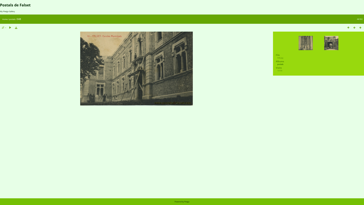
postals (12, 19)
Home (5, 19)
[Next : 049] (360, 27)
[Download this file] (16, 27)
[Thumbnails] (348, 27)
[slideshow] (10, 27)
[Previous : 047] (354, 27)
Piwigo (186, 201)
